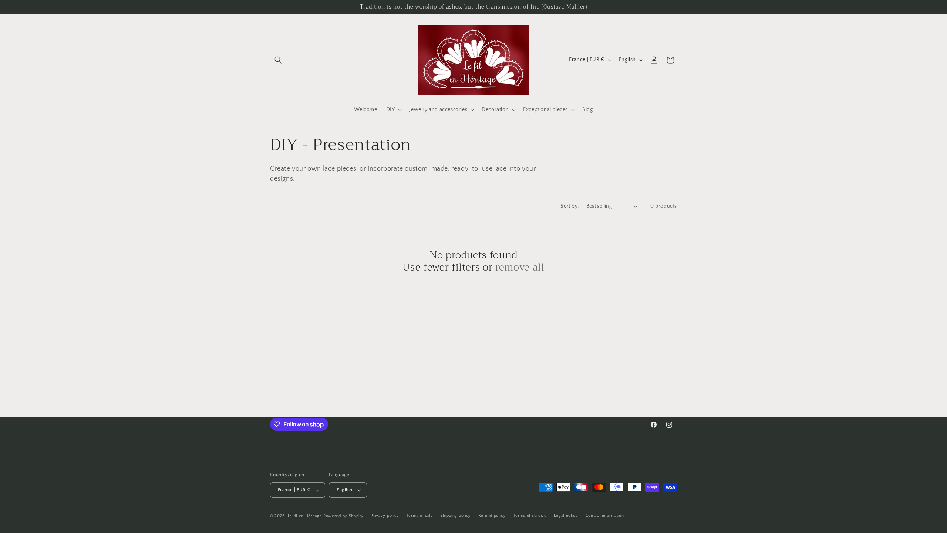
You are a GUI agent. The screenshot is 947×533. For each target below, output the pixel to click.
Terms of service (530, 515)
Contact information (605, 515)
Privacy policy (385, 515)
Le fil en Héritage (305, 516)
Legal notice (566, 515)
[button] (278, 60)
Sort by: (569, 206)
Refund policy (492, 515)
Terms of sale (420, 515)
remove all (520, 267)
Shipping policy (456, 515)
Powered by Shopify (343, 516)
